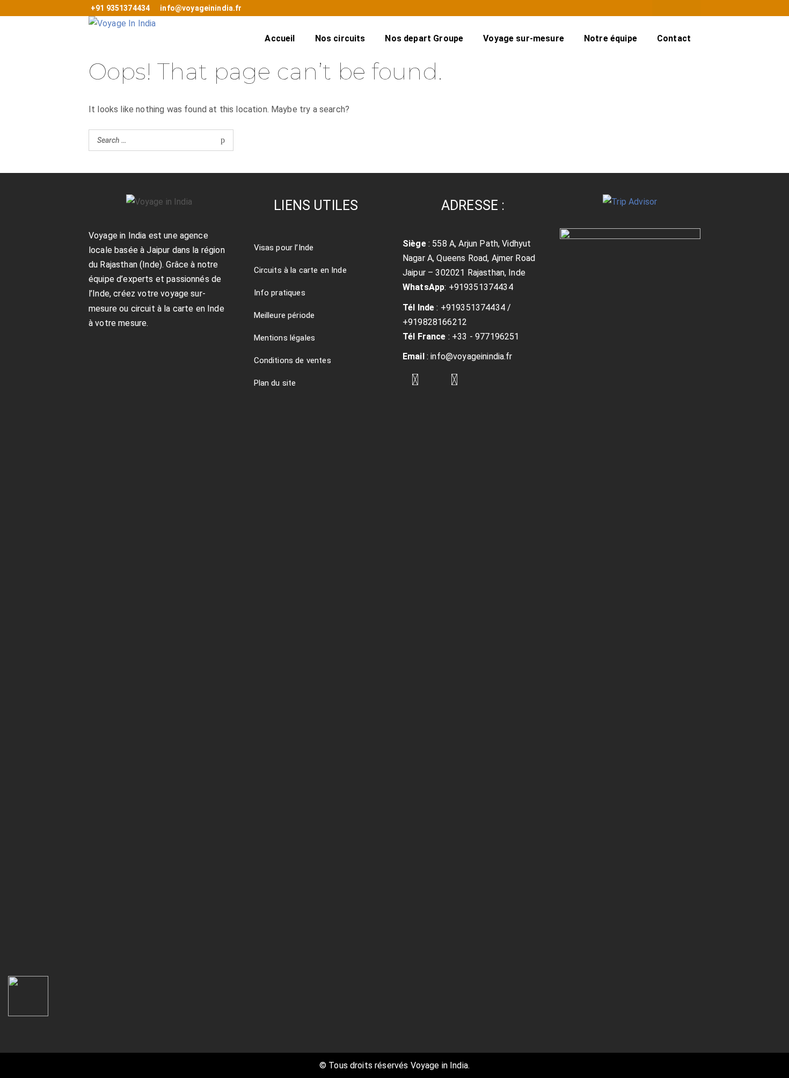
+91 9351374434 (120, 8)
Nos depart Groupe (424, 38)
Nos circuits (340, 38)
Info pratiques (279, 293)
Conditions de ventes (292, 360)
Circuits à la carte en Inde (300, 270)
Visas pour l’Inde (284, 247)
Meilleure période (284, 315)
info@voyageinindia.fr (201, 8)
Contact (674, 38)
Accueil (280, 38)
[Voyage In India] (122, 37)
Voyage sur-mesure (523, 38)
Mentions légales (285, 338)
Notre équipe (610, 38)
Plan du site (275, 383)
